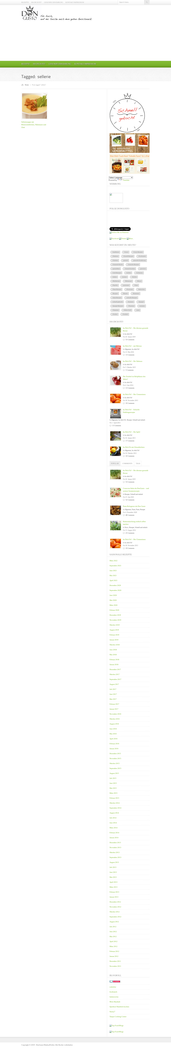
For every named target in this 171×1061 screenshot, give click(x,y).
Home (27, 85)
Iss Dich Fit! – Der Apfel (131, 432)
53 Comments (130, 340)
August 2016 (114, 724)
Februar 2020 (114, 610)
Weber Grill (127, 310)
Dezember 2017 (115, 669)
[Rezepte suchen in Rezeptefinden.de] (116, 1032)
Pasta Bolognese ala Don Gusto (134, 506)
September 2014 (115, 808)
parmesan (126, 285)
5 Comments (130, 370)
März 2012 (113, 946)
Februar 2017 (114, 704)
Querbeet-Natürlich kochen (119, 1007)
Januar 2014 (114, 838)
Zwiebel (125, 314)
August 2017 (114, 684)
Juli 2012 (113, 927)
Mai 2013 (113, 877)
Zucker (115, 314)
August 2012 (114, 922)
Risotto (125, 293)
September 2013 (115, 857)
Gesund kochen (130, 268)
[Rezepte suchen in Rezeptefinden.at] (116, 1026)
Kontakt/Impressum (74, 2)
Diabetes (115, 256)
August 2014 (114, 813)
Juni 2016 (113, 729)
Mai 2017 (113, 699)
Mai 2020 (113, 600)
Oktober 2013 (115, 852)
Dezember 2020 (115, 585)
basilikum (116, 252)
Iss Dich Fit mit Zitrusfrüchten (134, 447)
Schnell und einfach (139, 420)
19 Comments (130, 403)
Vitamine (115, 310)
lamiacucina (114, 997)
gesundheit (116, 268)
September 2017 (115, 679)
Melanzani (128, 281)
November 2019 (115, 620)
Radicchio (142, 289)
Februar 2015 (114, 798)
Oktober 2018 (115, 645)
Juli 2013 (113, 867)
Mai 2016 (113, 734)
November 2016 (115, 714)
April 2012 (113, 941)
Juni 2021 (113, 571)
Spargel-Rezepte (118, 306)
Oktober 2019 (115, 625)
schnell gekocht (118, 302)
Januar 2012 (114, 956)
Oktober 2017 (115, 674)
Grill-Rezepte (117, 273)
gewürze (143, 268)
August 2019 (114, 630)
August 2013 (114, 862)
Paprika (115, 285)
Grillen (129, 273)
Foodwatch (142, 256)
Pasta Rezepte (117, 289)
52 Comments (130, 500)
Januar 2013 (114, 897)
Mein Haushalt (115, 1002)
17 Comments (130, 441)
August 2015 (114, 773)
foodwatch (113, 992)
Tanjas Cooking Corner (118, 1017)
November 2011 (115, 966)
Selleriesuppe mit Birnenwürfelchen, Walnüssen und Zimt (33, 124)
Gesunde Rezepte (133, 264)
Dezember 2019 (115, 615)
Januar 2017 (114, 709)
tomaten (142, 306)
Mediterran (116, 281)
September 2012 (115, 917)
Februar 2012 (114, 951)
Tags (138, 463)
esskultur (113, 987)
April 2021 (113, 580)
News (126, 527)
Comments (127, 463)
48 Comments (130, 515)
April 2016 (113, 739)
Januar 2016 (114, 749)
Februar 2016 (114, 744)
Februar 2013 (114, 892)
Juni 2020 (113, 595)
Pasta (136, 285)
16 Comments (130, 456)
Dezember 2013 (115, 843)
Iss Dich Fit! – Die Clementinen (134, 394)
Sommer (130, 302)
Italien (115, 277)
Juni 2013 (113, 872)
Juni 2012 (113, 932)
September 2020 (115, 590)
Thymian (131, 306)
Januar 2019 (114, 640)
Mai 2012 (113, 936)
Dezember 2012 (115, 902)
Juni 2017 (113, 694)
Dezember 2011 (115, 961)
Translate (126, 180)
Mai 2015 (113, 788)
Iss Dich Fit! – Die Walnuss (132, 361)
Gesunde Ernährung (53, 2)
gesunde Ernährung (139, 260)
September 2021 (115, 566)
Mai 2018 (113, 655)
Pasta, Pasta (135, 509)
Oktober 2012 (115, 912)
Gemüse (115, 260)
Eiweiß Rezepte (128, 256)
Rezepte (25, 2)
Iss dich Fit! (36, 2)
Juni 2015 (113, 783)
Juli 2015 (113, 778)
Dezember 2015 (115, 754)
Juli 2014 (113, 818)
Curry (126, 252)
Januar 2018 (114, 664)
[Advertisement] (85, 40)
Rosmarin (136, 293)
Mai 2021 (113, 575)
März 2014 (113, 828)
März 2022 (113, 561)
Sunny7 (112, 1012)
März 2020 (113, 605)
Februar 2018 (114, 660)
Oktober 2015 (115, 763)
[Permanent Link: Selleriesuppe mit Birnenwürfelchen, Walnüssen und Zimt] (35, 120)
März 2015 (113, 793)
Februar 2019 (114, 635)
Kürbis (134, 277)
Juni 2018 (113, 650)
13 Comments (130, 355)
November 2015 (115, 758)
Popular (115, 463)
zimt (138, 310)
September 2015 (115, 768)
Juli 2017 (113, 689)
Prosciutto (130, 289)
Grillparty (140, 273)
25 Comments (130, 533)
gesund (125, 260)
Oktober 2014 (115, 803)
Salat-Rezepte (117, 297)
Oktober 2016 (115, 719)
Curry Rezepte (138, 252)
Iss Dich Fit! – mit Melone (132, 346)
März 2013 (113, 887)
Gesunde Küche (118, 264)
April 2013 (113, 882)
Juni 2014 (113, 823)
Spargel (141, 302)
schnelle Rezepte (132, 297)
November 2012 (115, 907)
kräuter (124, 277)
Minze (139, 281)
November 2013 (115, 847)
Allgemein (128, 349)
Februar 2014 (114, 833)
